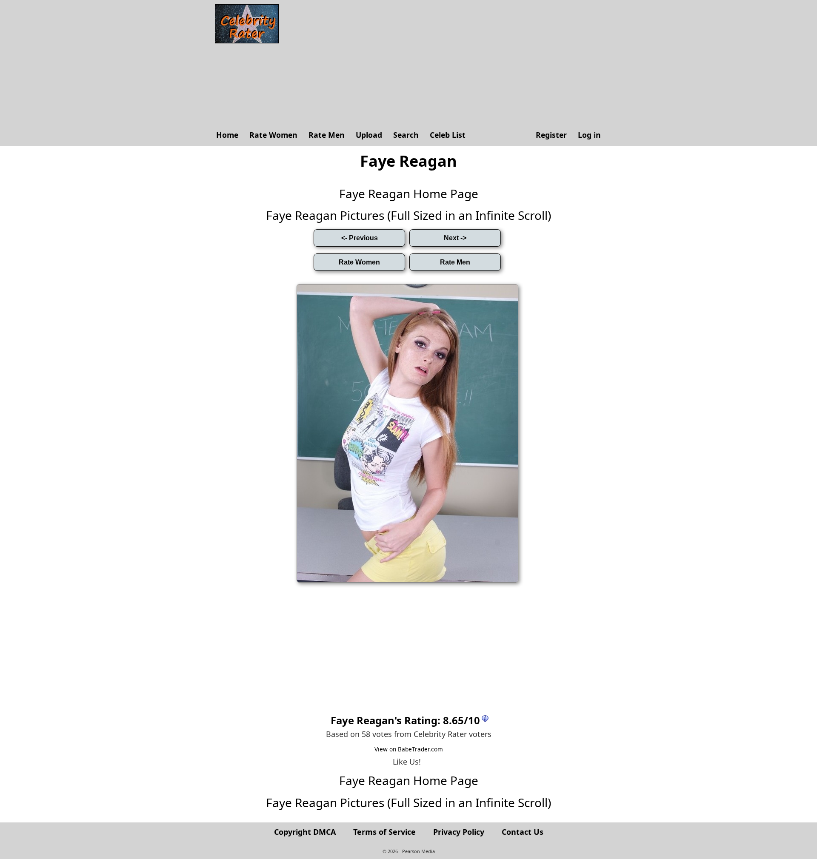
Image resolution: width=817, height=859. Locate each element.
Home (227, 135)
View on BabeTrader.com (408, 749)
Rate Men (327, 135)
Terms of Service (384, 832)
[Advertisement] (444, 63)
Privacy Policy (458, 832)
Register (551, 135)
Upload (369, 135)
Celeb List (448, 135)
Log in (589, 135)
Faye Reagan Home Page (408, 193)
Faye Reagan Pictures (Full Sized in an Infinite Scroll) (408, 215)
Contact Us (522, 832)
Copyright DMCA (305, 832)
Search (406, 135)
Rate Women (273, 135)
